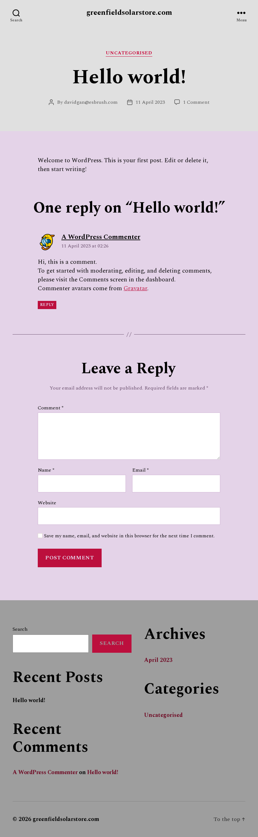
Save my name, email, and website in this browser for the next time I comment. (129, 536)
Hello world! (29, 700)
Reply (47, 305)
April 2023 (158, 660)
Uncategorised (129, 53)
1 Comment (196, 102)
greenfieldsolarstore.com (129, 12)
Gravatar (135, 288)
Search (20, 629)
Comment (51, 408)
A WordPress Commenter (45, 772)
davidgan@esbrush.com (91, 102)
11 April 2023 (150, 102)
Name (46, 470)
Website (47, 502)
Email (140, 470)
